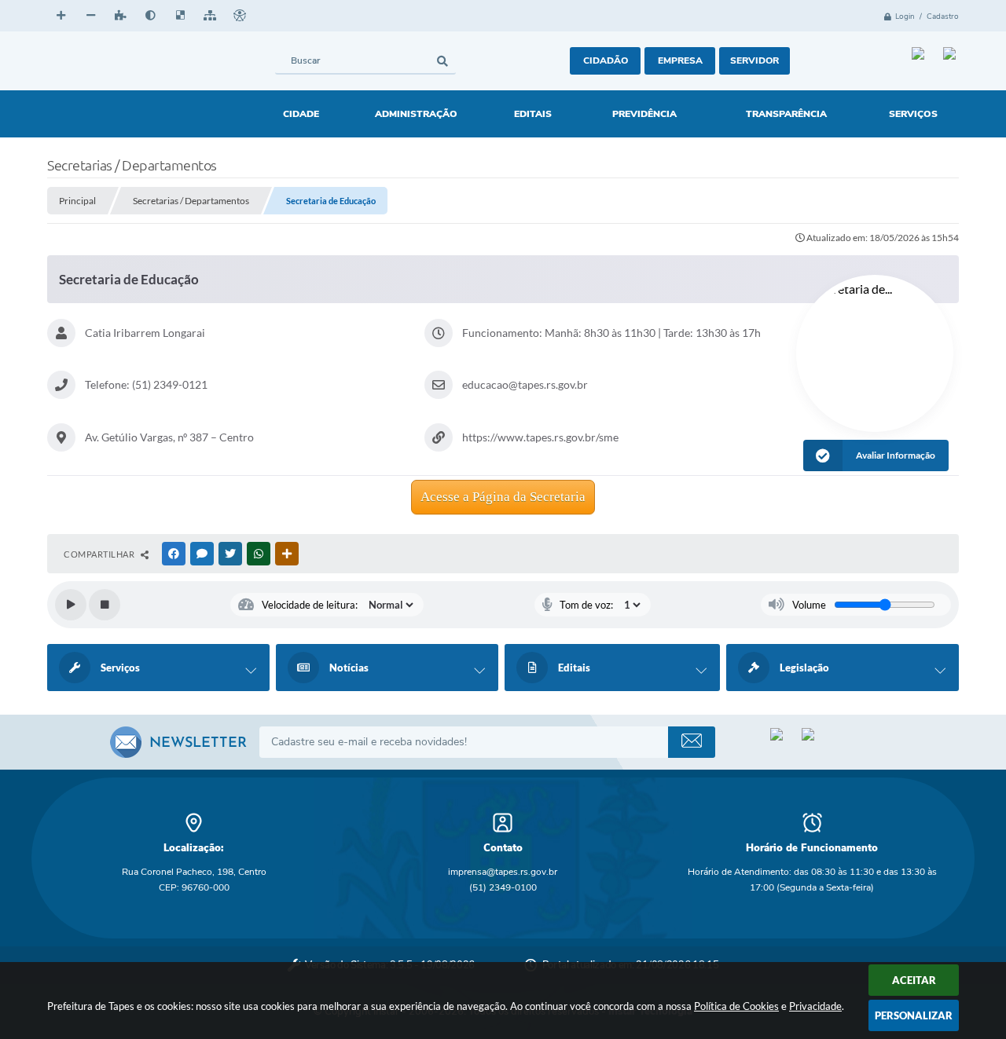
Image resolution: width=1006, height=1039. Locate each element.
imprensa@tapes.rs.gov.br (502, 871)
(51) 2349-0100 (503, 887)
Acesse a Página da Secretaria (503, 496)
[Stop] (104, 604)
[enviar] (691, 742)
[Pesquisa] (442, 61)
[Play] (70, 604)
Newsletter (198, 744)
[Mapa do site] (209, 15)
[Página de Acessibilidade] (239, 15)
